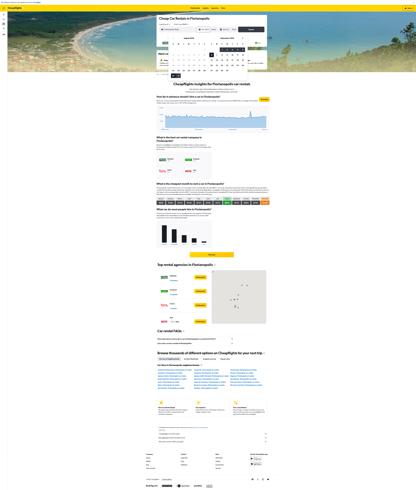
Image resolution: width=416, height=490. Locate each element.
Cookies (37, 2)
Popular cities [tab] (225, 359)
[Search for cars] (3, 24)
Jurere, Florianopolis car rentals (168, 382)
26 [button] (189, 70)
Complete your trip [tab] (209, 359)
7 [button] (199, 55)
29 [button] (204, 70)
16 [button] (173, 65)
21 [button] (199, 65)
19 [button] (189, 65)
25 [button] (184, 70)
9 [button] (173, 60)
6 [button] (194, 55)
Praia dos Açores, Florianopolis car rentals (244, 382)
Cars (158, 74)
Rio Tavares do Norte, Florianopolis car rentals (246, 385)
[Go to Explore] (3, 28)
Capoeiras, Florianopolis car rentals (170, 373)
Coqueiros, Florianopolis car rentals (206, 373)
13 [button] (194, 60)
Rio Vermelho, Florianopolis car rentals (171, 388)
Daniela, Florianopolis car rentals (241, 373)
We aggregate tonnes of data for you (172, 438)
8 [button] (204, 55)
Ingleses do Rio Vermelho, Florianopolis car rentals (211, 376)
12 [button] (189, 60)
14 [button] (199, 60)
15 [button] (204, 60)
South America (166, 74)
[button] (413, 2)
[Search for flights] (3, 15)
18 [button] (184, 65)
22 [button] (204, 65)
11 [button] (183, 60)
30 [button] (173, 76)
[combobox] (165, 24)
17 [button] (178, 65)
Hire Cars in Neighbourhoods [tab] (169, 359)
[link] (264, 99)
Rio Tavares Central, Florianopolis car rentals (209, 385)
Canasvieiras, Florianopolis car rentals (243, 370)
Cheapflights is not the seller (169, 434)
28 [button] (199, 70)
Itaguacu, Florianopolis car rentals (242, 376)
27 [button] (194, 70)
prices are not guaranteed (201, 427)
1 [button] (204, 50)
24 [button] (178, 70)
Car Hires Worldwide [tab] (191, 359)
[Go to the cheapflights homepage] (16, 8)
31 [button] (178, 76)
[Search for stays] (3, 19)
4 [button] (183, 55)
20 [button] (194, 65)
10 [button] (178, 60)
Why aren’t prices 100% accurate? (171, 442)
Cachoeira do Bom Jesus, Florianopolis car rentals (175, 370)
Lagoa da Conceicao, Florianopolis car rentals (210, 382)
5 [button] (188, 55)
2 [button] (173, 55)
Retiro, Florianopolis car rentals (168, 385)
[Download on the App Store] (256, 464)
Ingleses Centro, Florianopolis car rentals (172, 376)
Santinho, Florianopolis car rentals (206, 388)
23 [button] (173, 70)
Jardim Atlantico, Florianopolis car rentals (172, 379)
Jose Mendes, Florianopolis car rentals (243, 379)
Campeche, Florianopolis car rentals (206, 370)
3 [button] (178, 55)
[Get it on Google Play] (256, 459)
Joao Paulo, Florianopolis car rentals (206, 379)
